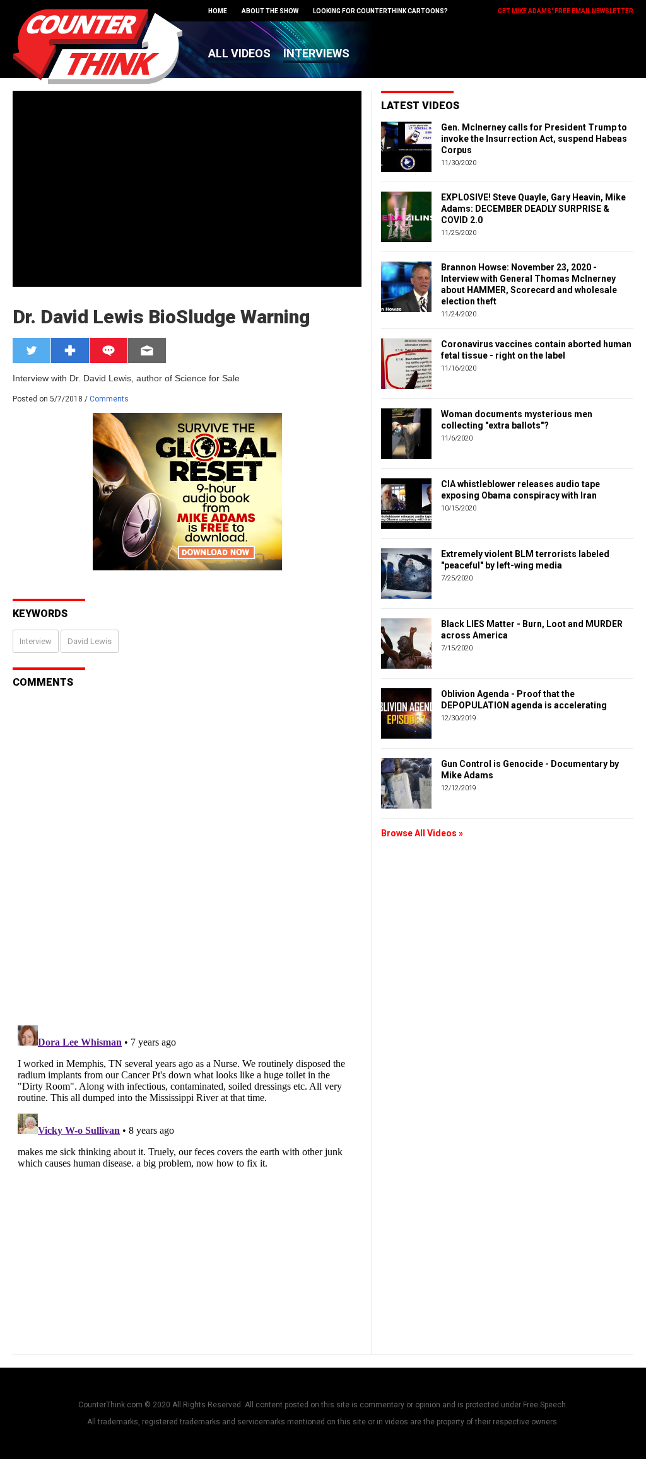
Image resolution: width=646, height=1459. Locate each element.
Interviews (316, 53)
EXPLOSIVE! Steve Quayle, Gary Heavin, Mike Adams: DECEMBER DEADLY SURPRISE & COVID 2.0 (533, 208)
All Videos (239, 53)
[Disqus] (187, 855)
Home (217, 11)
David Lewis (90, 641)
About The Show (270, 11)
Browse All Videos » (422, 833)
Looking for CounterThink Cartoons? (380, 11)
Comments (109, 399)
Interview (36, 641)
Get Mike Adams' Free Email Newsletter (565, 11)
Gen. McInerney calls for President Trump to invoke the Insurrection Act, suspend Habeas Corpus (534, 138)
